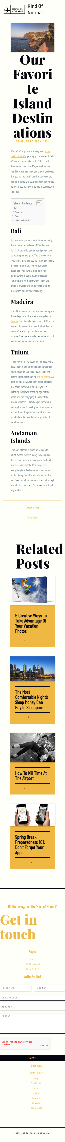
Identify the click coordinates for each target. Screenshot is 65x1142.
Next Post (32, 517)
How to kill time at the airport (31, 775)
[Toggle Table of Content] (37, 203)
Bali (16, 207)
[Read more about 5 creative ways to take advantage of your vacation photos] (32, 589)
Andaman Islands (22, 220)
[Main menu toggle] (58, 9)
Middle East (36, 1083)
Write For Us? (32, 969)
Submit (32, 1057)
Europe (36, 1078)
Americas (36, 1098)
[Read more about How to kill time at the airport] (32, 747)
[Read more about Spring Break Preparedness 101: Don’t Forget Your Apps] (32, 814)
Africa (36, 1093)
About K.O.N (36, 1108)
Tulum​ (17, 216)
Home (32, 959)
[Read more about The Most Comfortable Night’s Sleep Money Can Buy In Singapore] (32, 668)
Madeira (18, 212)
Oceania (36, 1103)
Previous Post (32, 507)
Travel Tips (23, 141)
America (18, 862)
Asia (16, 717)
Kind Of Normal (35, 9)
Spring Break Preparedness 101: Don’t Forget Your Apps (30, 844)
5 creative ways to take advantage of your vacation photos (31, 623)
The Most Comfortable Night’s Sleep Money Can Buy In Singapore (31, 699)
